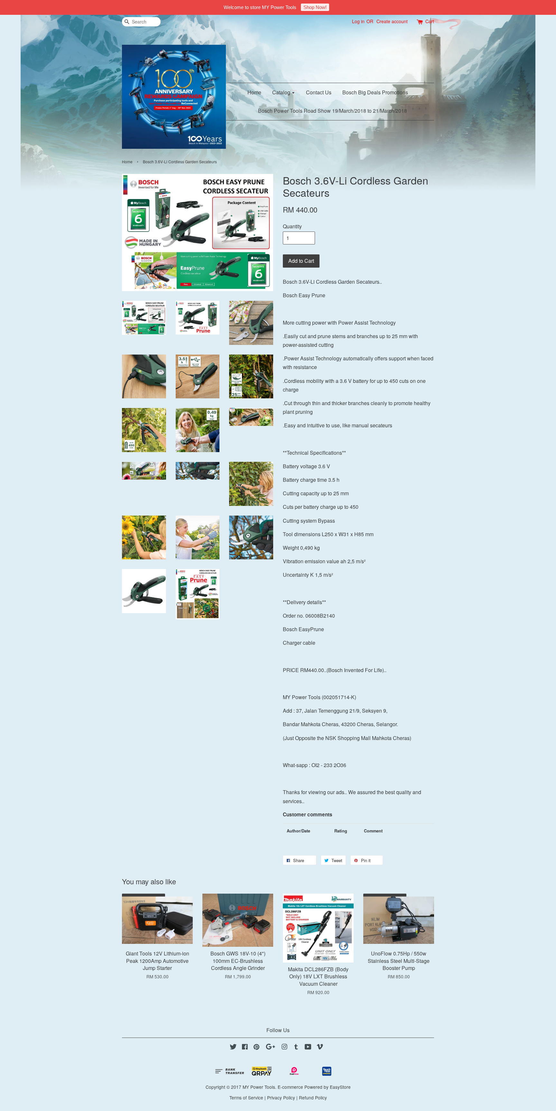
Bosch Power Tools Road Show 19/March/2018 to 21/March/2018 (332, 110)
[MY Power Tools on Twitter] (233, 1047)
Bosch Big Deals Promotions (375, 92)
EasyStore (340, 1087)
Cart (429, 21)
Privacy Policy (281, 1097)
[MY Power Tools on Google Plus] (270, 1047)
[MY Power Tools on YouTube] (308, 1047)
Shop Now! (315, 7)
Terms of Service (246, 1097)
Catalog (282, 92)
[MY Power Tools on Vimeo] (319, 1047)
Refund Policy (313, 1097)
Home (254, 92)
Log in (358, 21)
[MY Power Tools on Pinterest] (256, 1047)
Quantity (292, 226)
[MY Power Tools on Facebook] (244, 1047)
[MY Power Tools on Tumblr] (296, 1047)
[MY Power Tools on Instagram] (284, 1047)
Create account (392, 21)
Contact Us (318, 92)
